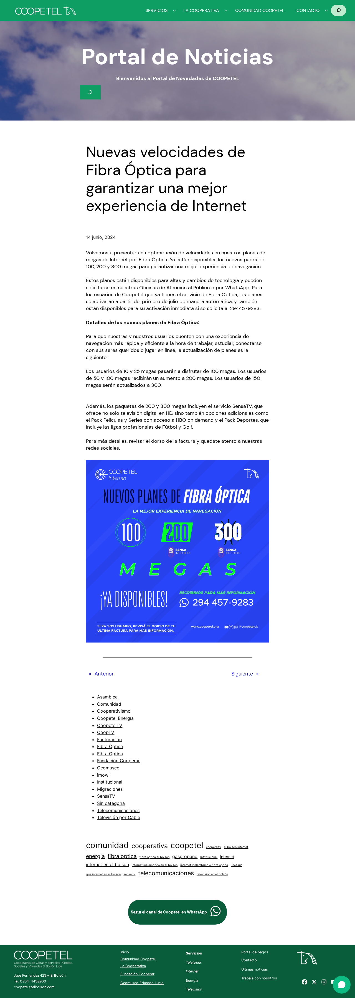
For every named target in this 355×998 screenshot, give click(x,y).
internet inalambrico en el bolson (155, 865)
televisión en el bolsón (212, 874)
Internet (192, 971)
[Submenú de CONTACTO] (326, 10)
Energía (192, 980)
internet (227, 856)
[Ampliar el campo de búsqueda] (338, 10)
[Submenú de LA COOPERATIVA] (226, 10)
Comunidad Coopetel (138, 959)
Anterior (104, 674)
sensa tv (129, 874)
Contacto (249, 960)
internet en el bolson (107, 864)
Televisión (194, 989)
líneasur (236, 865)
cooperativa (149, 846)
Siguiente (242, 674)
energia (95, 856)
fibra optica (122, 856)
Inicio (124, 952)
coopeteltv (213, 847)
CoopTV (105, 732)
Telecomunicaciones (118, 810)
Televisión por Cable (118, 817)
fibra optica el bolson (154, 857)
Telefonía (193, 962)
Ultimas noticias (254, 969)
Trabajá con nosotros (259, 978)
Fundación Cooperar (118, 760)
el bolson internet (236, 847)
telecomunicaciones (166, 873)
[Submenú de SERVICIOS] (174, 10)
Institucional (109, 782)
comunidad (107, 845)
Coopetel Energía (115, 718)
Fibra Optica (110, 753)
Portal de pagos (254, 952)
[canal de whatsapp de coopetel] (215, 911)
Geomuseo (108, 768)
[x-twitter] (314, 982)
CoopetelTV (109, 725)
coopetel (187, 845)
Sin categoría (111, 803)
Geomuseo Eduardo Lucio (142, 983)
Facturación (109, 739)
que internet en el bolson (103, 874)
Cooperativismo (114, 711)
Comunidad (109, 704)
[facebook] (304, 982)
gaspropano (184, 856)
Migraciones (110, 789)
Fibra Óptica (110, 746)
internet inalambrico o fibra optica (204, 865)
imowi (103, 775)
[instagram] (324, 982)
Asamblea (107, 697)
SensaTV (106, 796)
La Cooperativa (133, 966)
